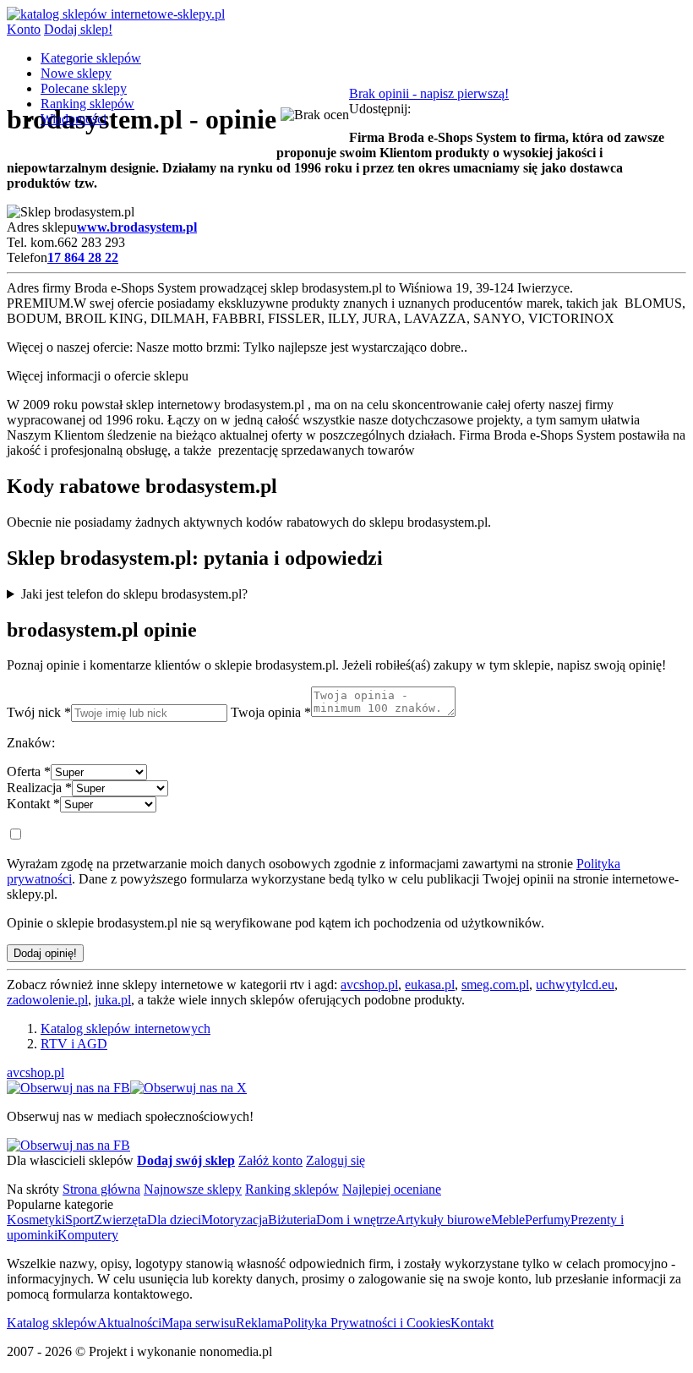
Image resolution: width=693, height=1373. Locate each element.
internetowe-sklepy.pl (166, 14)
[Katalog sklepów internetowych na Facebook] (68, 1145)
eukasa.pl (430, 984)
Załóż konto (270, 1160)
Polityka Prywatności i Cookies (366, 1323)
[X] (188, 1087)
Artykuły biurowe (443, 1219)
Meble (508, 1219)
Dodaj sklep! (78, 29)
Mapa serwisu (198, 1323)
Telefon (27, 257)
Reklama (259, 1323)
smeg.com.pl (495, 984)
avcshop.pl (369, 984)
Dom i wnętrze (356, 1219)
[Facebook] (68, 1087)
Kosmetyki (36, 1219)
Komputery (87, 1235)
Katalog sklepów (52, 1323)
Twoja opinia (271, 712)
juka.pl (113, 1000)
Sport (79, 1219)
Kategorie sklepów (91, 58)
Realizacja (39, 787)
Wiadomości (73, 119)
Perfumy (547, 1219)
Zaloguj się (335, 1160)
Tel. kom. (32, 242)
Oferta (29, 771)
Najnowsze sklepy (193, 1189)
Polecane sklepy (84, 88)
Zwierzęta (120, 1219)
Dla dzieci (174, 1219)
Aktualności (129, 1323)
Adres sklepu (42, 227)
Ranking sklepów (87, 103)
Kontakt (33, 803)
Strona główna (101, 1189)
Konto (24, 29)
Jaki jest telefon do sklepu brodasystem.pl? (134, 594)
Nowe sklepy (76, 73)
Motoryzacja (234, 1219)
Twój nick (39, 712)
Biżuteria (292, 1219)
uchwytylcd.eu (575, 984)
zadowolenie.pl (47, 1000)
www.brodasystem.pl (137, 227)
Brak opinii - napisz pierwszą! (429, 93)
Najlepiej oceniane (391, 1189)
